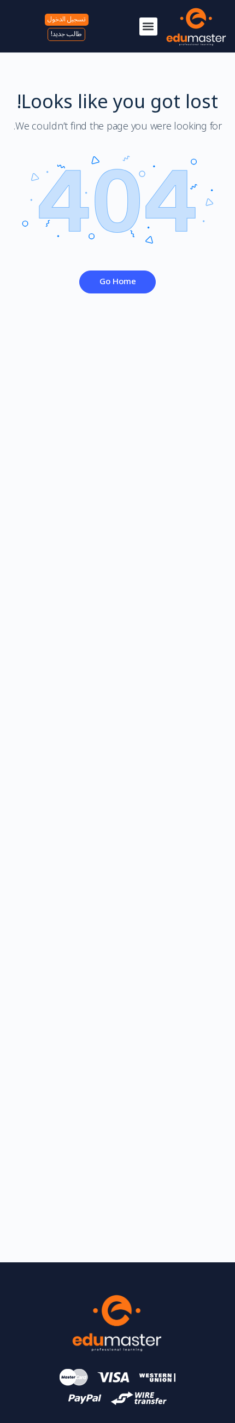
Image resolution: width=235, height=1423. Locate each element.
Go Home (117, 281)
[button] (148, 26)
